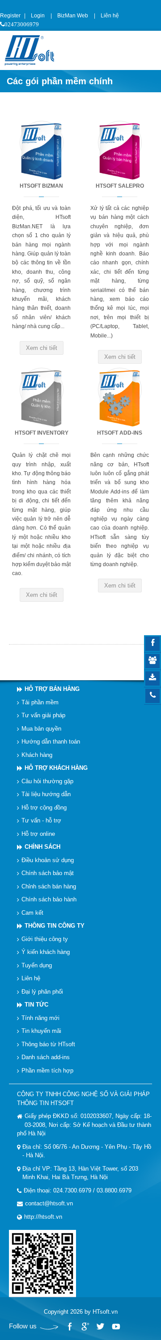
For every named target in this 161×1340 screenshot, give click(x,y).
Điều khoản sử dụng (47, 859)
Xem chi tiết (41, 348)
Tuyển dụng (36, 965)
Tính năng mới (40, 1017)
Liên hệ (110, 15)
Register (10, 15)
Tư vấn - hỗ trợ (41, 820)
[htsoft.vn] (31, 49)
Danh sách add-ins (45, 1057)
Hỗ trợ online (38, 833)
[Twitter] (100, 1326)
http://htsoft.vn (43, 1216)
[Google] (85, 1326)
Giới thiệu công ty (44, 938)
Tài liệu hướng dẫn (46, 794)
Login (38, 15)
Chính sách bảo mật (47, 873)
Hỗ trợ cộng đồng (44, 807)
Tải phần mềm (40, 702)
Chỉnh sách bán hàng (48, 886)
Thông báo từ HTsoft (48, 1043)
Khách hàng (36, 754)
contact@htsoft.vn (49, 1203)
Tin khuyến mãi (41, 1031)
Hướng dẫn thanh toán (50, 741)
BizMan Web (72, 15)
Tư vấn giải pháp (43, 715)
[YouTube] (115, 1326)
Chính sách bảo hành (48, 899)
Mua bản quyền (41, 728)
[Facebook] (70, 1326)
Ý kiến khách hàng (45, 952)
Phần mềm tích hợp (47, 1070)
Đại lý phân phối (42, 991)
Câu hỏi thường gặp (47, 780)
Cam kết (32, 912)
